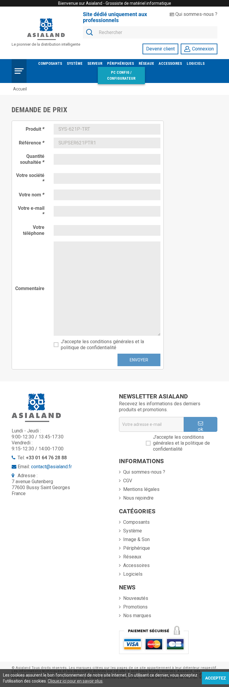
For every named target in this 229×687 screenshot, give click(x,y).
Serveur (94, 63)
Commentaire (29, 288)
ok (200, 429)
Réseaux (146, 63)
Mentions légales (141, 489)
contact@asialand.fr (51, 466)
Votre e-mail (31, 211)
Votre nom (31, 195)
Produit (35, 129)
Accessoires (170, 63)
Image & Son (136, 539)
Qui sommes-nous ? (195, 14)
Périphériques (120, 63)
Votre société (30, 178)
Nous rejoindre (138, 498)
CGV (127, 480)
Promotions (135, 607)
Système (75, 63)
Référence (31, 143)
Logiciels (196, 63)
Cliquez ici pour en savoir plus (75, 681)
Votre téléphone (33, 230)
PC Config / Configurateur (121, 75)
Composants (50, 63)
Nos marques (137, 615)
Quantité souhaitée (32, 159)
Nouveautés (135, 598)
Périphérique (136, 548)
